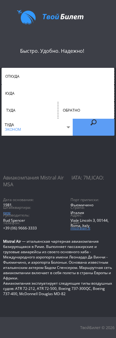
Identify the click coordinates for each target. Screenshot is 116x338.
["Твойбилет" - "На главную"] (50, 17)
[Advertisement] (58, 160)
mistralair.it (80, 228)
